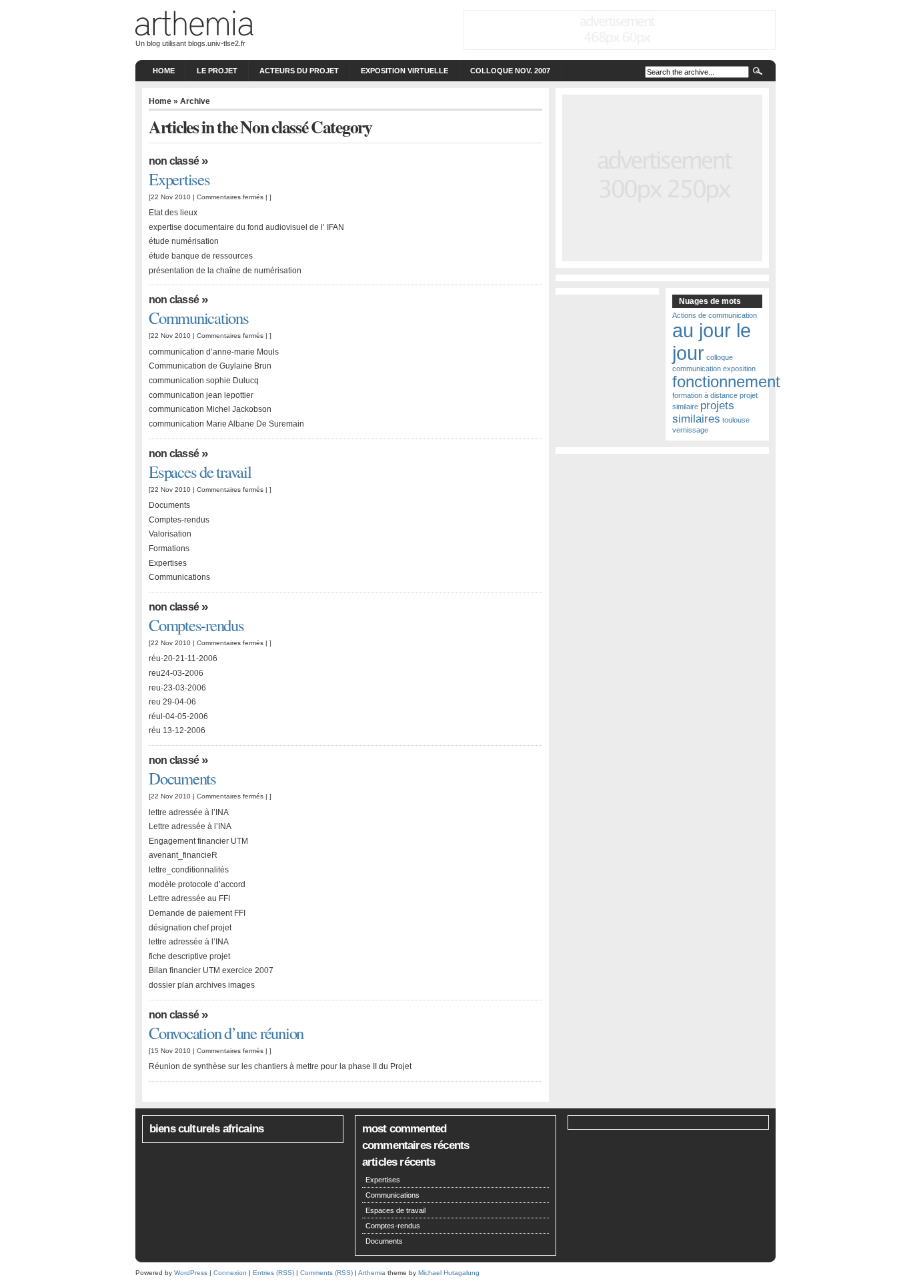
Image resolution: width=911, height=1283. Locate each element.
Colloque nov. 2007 (510, 71)
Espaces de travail (200, 472)
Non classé (174, 161)
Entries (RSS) (273, 1272)
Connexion (230, 1272)
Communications (199, 318)
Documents (182, 778)
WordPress (190, 1272)
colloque (719, 357)
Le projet (217, 71)
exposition (739, 369)
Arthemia (371, 1272)
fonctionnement (726, 382)
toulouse (736, 420)
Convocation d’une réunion (226, 1033)
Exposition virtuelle (404, 71)
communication (696, 369)
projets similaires (703, 412)
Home (164, 71)
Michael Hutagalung (449, 1272)
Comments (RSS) (326, 1272)
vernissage (690, 430)
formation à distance (705, 395)
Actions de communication (714, 315)
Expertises (179, 179)
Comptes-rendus (196, 625)
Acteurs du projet (299, 71)
